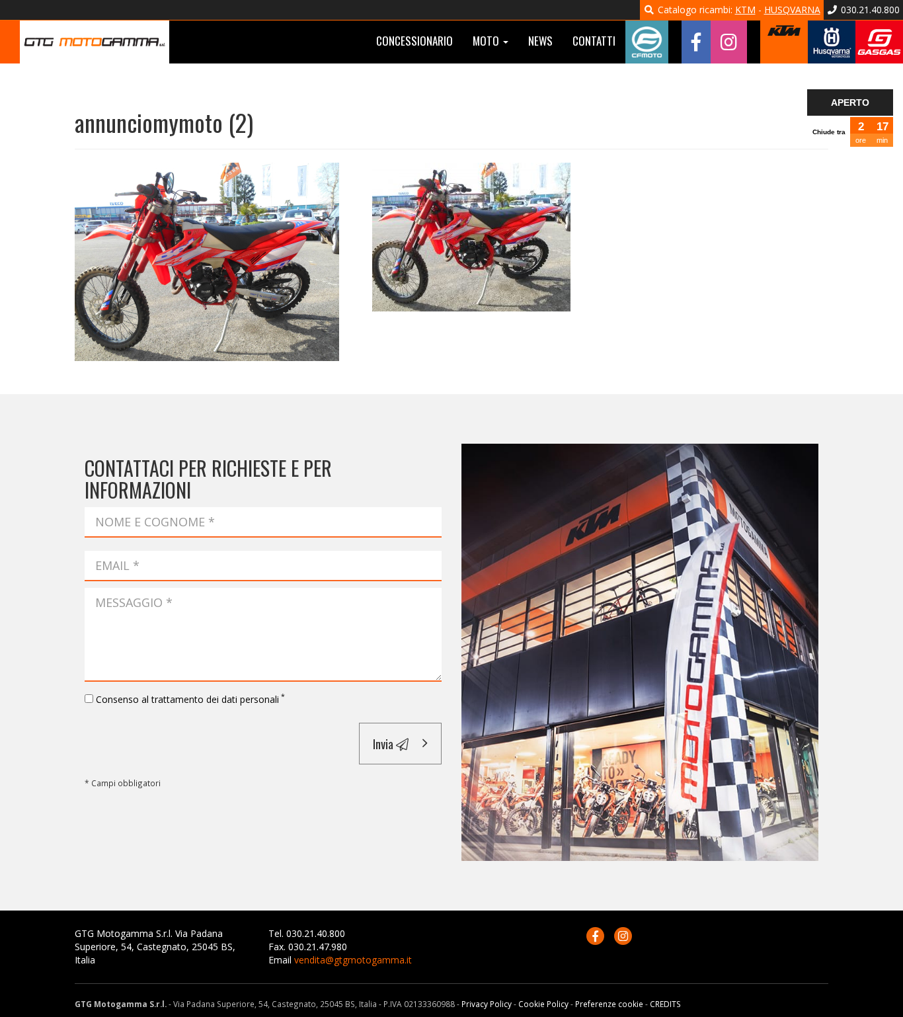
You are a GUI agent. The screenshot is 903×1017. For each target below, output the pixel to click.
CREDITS (665, 1003)
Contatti (593, 40)
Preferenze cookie (609, 1003)
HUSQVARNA (792, 9)
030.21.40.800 (869, 9)
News (540, 40)
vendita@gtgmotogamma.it (353, 960)
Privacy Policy (486, 1003)
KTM (745, 9)
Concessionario (414, 40)
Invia (384, 743)
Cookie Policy (543, 1003)
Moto (487, 40)
